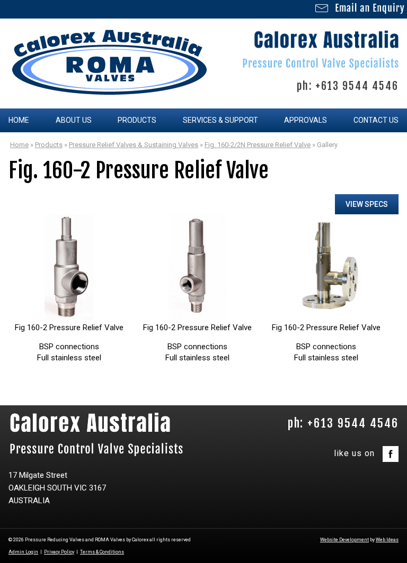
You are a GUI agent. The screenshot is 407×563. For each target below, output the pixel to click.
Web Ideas (387, 539)
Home (18, 120)
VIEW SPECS (367, 204)
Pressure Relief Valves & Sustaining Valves (133, 145)
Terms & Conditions (102, 552)
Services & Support (220, 120)
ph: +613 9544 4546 (348, 86)
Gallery (327, 145)
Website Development (344, 539)
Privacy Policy (59, 552)
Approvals (305, 120)
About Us (74, 120)
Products (137, 120)
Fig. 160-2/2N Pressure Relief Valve (258, 145)
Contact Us (376, 120)
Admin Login (23, 552)
